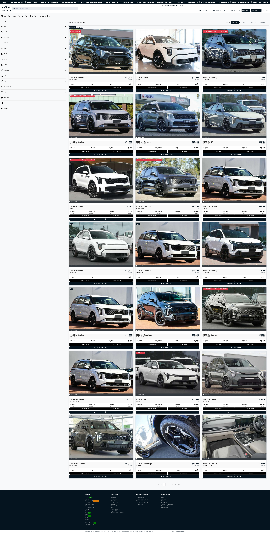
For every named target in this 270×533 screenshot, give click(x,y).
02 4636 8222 (180, 5)
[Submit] (14, 8)
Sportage (87, 502)
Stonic (87, 497)
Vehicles (205, 10)
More (237, 10)
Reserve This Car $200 (102, 90)
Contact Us (164, 502)
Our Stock (211, 10)
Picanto (87, 519)
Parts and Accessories (142, 499)
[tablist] (249, 22)
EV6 (86, 516)
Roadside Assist (140, 504)
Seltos (87, 499)
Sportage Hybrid (89, 504)
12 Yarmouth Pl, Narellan (169, 5)
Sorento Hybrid (89, 507)
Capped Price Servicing (142, 502)
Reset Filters (72, 27)
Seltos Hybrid (89, 501)
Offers (217, 10)
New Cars (113, 497)
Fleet (112, 507)
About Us (163, 499)
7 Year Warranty (140, 501)
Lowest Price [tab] (253, 22)
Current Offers (114, 502)
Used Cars (113, 501)
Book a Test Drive (115, 509)
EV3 (86, 511)
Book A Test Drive (256, 10)
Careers (163, 501)
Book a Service (245, 10)
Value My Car (114, 506)
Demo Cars (114, 499)
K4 (86, 521)
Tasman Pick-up (89, 524)
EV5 (86, 514)
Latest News (265, 10)
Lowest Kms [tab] (262, 22)
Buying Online (114, 511)
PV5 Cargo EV (89, 522)
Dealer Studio (181, 531)
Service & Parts (223, 10)
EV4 (86, 512)
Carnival (87, 509)
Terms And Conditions (167, 504)
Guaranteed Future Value (117, 512)
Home (200, 10)
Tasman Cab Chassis (90, 526)
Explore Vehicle (85, 87)
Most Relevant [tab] (235, 22)
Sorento (87, 506)
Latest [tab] (244, 22)
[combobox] (45, 8)
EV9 (86, 517)
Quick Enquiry (117, 87)
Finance (232, 10)
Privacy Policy (165, 506)
